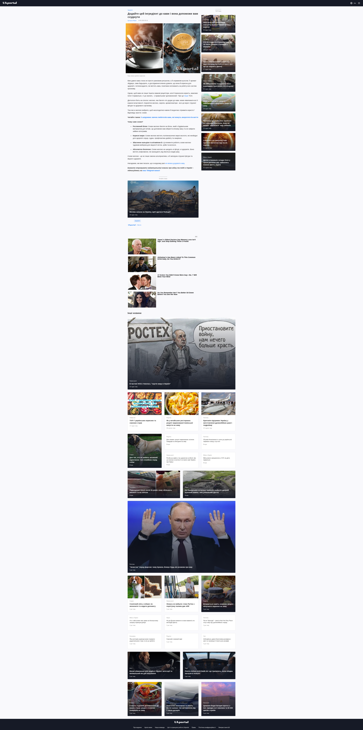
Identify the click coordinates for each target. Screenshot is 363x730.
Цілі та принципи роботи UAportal (178, 727)
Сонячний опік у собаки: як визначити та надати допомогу (143, 605)
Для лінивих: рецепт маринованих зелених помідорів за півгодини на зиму (180, 440)
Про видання (137, 727)
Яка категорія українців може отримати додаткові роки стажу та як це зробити (142, 640)
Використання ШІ (224, 727)
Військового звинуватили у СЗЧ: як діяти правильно (216, 459)
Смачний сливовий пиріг (174, 639)
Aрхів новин (148, 727)
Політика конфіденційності (207, 727)
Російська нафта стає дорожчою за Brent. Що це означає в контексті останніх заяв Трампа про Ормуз (181, 460)
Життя (139, 225)
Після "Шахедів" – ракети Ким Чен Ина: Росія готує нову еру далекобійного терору (218, 621)
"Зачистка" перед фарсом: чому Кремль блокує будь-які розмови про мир (161, 567)
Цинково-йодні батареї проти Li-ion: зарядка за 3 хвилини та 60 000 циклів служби (218, 708)
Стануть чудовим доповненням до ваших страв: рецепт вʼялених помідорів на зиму (144, 708)
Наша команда (159, 727)
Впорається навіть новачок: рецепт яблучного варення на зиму (218, 605)
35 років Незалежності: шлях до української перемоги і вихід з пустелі (217, 440)
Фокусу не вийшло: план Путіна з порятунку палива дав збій (180, 605)
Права (194, 727)
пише (186, 96)
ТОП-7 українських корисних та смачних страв (143, 422)
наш (144, 170)
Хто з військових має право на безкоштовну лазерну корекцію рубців (144, 621)
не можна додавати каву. (175, 163)
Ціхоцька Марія (132, 20)
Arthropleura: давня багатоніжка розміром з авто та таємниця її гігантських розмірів (217, 640)
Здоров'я (130, 10)
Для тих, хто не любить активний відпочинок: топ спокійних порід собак (144, 460)
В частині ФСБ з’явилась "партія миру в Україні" (150, 384)
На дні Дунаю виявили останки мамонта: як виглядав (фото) (180, 621)
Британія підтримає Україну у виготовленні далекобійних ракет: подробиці (217, 423)
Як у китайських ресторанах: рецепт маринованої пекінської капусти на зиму (179, 423)
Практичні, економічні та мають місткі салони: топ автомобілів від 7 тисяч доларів (180, 708)
